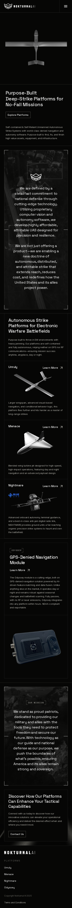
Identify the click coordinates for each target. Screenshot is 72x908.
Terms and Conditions (15, 902)
